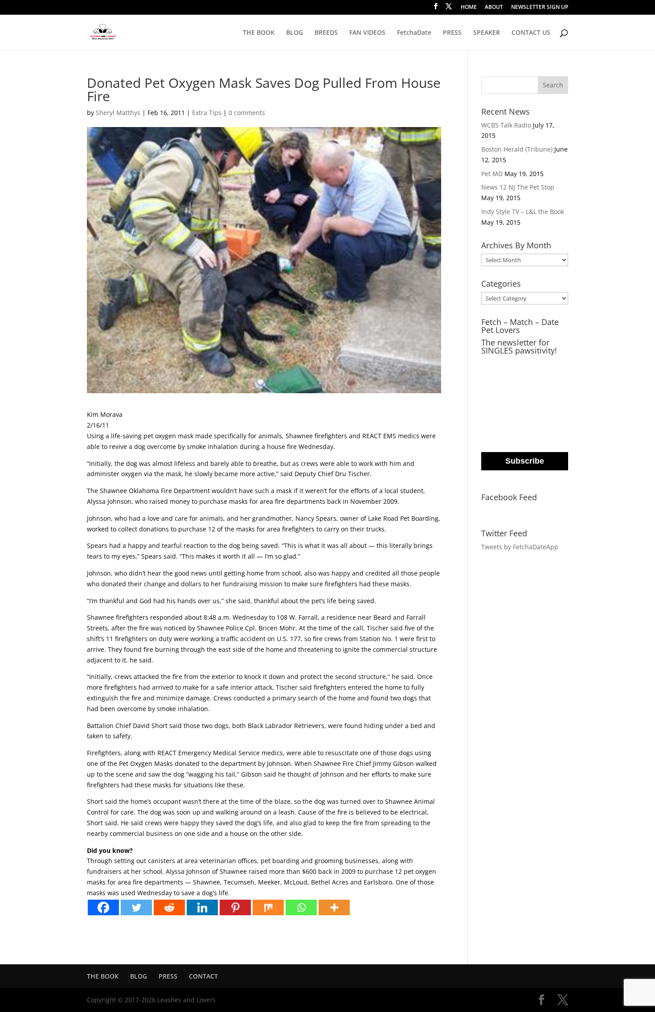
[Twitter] (136, 907)
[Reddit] (169, 907)
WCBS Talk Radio (506, 125)
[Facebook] (103, 907)
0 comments (247, 112)
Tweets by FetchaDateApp (519, 547)
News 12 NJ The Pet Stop (517, 187)
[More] (334, 907)
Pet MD (492, 173)
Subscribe (524, 461)
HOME (469, 7)
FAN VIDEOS (367, 33)
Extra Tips (206, 112)
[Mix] (268, 907)
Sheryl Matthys (118, 112)
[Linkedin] (202, 907)
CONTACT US (531, 33)
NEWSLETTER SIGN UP (539, 7)
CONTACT (203, 976)
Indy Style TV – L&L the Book (522, 211)
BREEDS (326, 33)
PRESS (452, 33)
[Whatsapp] (301, 907)
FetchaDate (414, 33)
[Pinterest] (235, 907)
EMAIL (492, 364)
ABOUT (494, 7)
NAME (492, 400)
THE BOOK (258, 33)
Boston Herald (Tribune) (517, 149)
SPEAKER (486, 33)
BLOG (294, 33)
